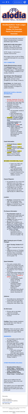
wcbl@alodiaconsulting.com (14, 121)
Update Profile (12, 411)
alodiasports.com (10, 67)
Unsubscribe (5, 411)
